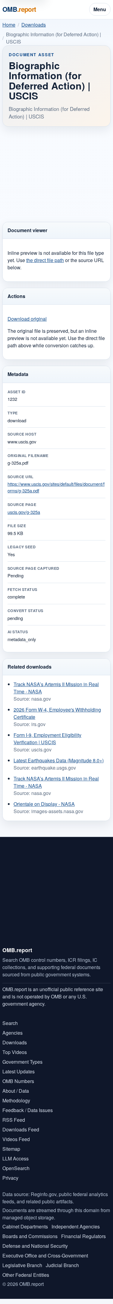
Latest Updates (18, 1071)
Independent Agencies (76, 1226)
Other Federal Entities (25, 1274)
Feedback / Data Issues (27, 1110)
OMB (19, 9)
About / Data (15, 1090)
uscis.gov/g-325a (24, 512)
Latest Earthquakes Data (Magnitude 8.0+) (59, 760)
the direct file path (45, 260)
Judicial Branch (62, 1265)
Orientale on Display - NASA (44, 803)
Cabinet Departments (25, 1226)
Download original (27, 318)
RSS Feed (13, 1119)
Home (8, 24)
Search (10, 1023)
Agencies (12, 1032)
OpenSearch (16, 1168)
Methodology (16, 1100)
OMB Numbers (18, 1081)
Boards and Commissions (30, 1236)
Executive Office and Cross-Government (45, 1255)
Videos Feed (16, 1139)
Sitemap (11, 1148)
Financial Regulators (83, 1236)
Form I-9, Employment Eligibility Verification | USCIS (47, 738)
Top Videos (14, 1052)
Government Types (22, 1061)
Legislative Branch (22, 1265)
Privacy (10, 1177)
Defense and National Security (35, 1245)
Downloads (33, 24)
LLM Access (15, 1158)
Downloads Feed (20, 1129)
